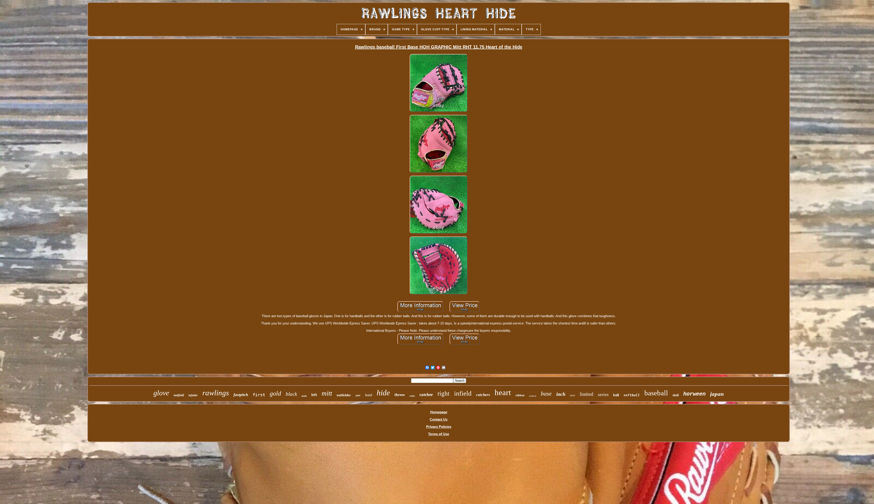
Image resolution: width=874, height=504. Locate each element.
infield (463, 393)
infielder (193, 395)
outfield (179, 395)
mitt (327, 393)
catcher (426, 394)
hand (368, 395)
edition (520, 395)
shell (676, 395)
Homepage (438, 412)
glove (161, 393)
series (603, 394)
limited (586, 394)
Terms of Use (438, 434)
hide (383, 392)
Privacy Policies (438, 427)
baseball (656, 393)
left (314, 395)
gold (275, 393)
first (259, 394)
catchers (483, 395)
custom (532, 395)
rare (572, 395)
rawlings (215, 393)
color (412, 395)
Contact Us (438, 419)
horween (694, 394)
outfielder (344, 395)
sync (358, 395)
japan (717, 394)
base (546, 393)
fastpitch (241, 394)
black (291, 394)
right (443, 393)
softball (631, 395)
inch (560, 394)
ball (616, 395)
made (304, 396)
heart (503, 392)
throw (399, 394)
